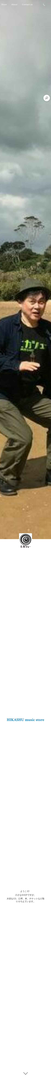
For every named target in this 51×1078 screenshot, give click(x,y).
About (14, 4)
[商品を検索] (46, 98)
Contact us (27, 4)
